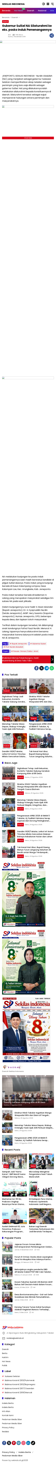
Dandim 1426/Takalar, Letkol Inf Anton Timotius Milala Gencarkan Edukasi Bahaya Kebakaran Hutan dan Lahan (14, 754)
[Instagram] (23, 1443)
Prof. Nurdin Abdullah (14, 647)
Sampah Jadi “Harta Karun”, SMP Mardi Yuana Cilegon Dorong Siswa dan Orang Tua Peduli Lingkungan (13, 1174)
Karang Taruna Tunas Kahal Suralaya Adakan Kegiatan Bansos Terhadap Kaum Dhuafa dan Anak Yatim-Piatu (32, 1308)
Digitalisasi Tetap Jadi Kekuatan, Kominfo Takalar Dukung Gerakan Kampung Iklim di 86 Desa (14, 699)
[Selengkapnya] (28, 1067)
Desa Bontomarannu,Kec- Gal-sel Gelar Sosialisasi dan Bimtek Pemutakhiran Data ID (34, 1295)
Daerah (5, 21)
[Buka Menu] (47, 3)
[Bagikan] (51, 35)
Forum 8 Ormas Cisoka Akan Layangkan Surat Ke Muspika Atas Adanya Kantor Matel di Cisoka (34, 1258)
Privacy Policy (8, 1427)
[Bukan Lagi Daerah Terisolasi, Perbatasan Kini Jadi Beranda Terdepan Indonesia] (41, 1216)
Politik (4, 1365)
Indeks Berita (8, 1403)
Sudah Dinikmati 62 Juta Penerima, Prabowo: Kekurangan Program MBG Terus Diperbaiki (13, 1229)
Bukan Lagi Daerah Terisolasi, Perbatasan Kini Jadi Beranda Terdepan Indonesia (41, 1229)
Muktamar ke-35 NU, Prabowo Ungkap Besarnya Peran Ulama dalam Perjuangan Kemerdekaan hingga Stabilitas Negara (13, 1202)
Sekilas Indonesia (13, 4)
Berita (6, 1166)
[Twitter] (41, 668)
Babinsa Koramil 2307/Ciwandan (19, 1388)
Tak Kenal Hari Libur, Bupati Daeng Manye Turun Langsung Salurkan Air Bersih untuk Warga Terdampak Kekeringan (41, 754)
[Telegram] (46, 668)
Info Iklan (6, 1411)
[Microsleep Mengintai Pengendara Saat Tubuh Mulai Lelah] (41, 1161)
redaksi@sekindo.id (15, 1338)
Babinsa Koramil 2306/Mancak (18, 1392)
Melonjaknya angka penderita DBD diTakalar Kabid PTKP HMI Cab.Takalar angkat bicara (33, 1270)
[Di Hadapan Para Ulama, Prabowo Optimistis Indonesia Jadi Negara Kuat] (41, 1189)
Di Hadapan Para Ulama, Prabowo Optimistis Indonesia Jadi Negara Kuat (40, 1202)
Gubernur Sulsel (39, 643)
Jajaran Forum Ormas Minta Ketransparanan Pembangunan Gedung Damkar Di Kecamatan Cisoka (34, 1245)
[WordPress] (19, 1443)
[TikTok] (33, 1443)
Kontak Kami (7, 1415)
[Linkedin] (28, 1443)
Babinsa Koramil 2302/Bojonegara (20, 1384)
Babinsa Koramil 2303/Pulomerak (20, 1380)
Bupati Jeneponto (19, 643)
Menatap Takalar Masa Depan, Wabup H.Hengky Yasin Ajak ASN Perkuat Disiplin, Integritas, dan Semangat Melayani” (13, 726)
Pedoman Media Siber (12, 1419)
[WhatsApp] (51, 668)
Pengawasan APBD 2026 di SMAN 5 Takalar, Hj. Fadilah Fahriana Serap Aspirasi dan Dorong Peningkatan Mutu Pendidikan (40, 726)
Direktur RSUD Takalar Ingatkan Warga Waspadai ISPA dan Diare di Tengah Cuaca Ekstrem (41, 699)
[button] (43, 3)
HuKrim (5, 1357)
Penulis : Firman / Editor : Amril (25, 651)
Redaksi (5, 1431)
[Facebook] (36, 668)
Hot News (6, 1361)
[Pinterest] (14, 1443)
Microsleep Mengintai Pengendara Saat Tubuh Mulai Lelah (40, 1174)
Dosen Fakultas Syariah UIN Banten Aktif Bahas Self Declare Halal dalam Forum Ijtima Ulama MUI (33, 1283)
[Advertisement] (28, 257)
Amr (9, 35)
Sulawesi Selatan (12, 1376)
